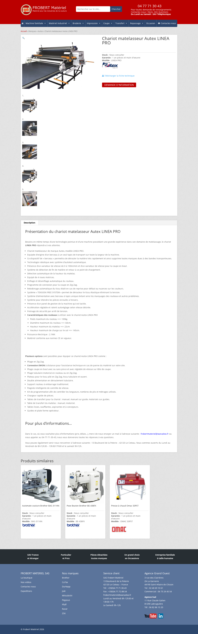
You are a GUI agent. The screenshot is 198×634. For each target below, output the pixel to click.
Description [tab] (29, 222)
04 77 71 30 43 (149, 5)
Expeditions (26, 591)
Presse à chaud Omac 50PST (125, 505)
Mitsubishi (67, 595)
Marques (32, 31)
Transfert (119, 23)
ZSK (64, 613)
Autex (40, 31)
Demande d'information (119, 85)
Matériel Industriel (58, 23)
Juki (64, 591)
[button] (23, 38)
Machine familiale (34, 23)
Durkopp (66, 586)
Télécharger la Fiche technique (119, 75)
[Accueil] (22, 23)
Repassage (135, 23)
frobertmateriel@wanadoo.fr (117, 595)
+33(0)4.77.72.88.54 (117, 591)
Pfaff (64, 604)
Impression (92, 23)
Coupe (106, 23)
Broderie (77, 23)
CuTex (65, 582)
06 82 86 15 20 (156, 607)
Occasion (150, 23)
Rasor (65, 608)
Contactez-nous (138, 12)
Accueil (24, 31)
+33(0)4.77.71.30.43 (117, 588)
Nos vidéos (26, 582)
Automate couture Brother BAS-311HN (40, 505)
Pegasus (66, 600)
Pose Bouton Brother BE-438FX (81, 505)
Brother (65, 577)
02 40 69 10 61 (156, 588)
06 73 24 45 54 (165, 591)
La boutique (26, 577)
